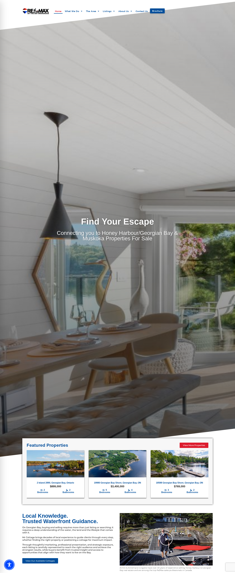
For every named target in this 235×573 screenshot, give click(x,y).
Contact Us (142, 11)
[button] (166, 539)
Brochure (157, 11)
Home (58, 11)
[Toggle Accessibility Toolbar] (9, 565)
